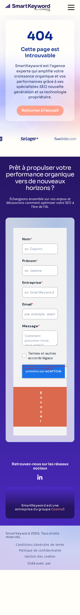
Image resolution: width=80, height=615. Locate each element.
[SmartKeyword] (28, 7)
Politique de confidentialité (40, 550)
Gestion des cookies (40, 556)
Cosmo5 (58, 509)
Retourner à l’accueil (40, 110)
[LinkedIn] (39, 478)
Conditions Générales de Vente (40, 545)
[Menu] (71, 7)
